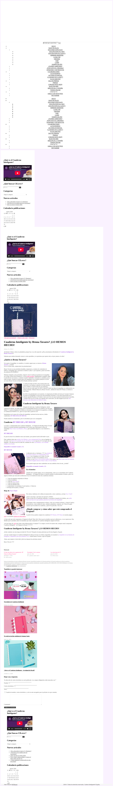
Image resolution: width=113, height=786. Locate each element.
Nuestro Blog (54, 48)
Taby (57, 61)
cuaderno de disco (60, 561)
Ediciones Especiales (55, 50)
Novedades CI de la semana (33, 552)
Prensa (55, 83)
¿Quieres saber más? (55, 66)
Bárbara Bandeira (56, 55)
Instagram (55, 95)
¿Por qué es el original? (55, 68)
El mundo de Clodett (55, 77)
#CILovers (31, 338)
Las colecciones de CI (56, 552)
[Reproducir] (6, 179)
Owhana (57, 59)
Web (5, 689)
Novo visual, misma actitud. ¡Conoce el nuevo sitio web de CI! (20, 757)
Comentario (7, 704)
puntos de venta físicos (20, 516)
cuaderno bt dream (41, 561)
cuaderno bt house (50, 561)
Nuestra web (53, 86)
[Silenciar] (27, 179)
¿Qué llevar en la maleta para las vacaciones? (18, 203)
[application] (18, 173)
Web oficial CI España (55, 88)
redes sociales (30, 376)
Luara (57, 63)
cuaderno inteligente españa (36, 563)
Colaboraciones (53, 72)
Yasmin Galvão (57, 64)
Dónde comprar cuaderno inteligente (17, 564)
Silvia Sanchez (55, 79)
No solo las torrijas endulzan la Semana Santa (17, 636)
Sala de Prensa (53, 81)
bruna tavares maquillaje (29, 561)
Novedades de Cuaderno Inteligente (14, 602)
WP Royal (14, 784)
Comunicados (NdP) (55, 84)
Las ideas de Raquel (55, 75)
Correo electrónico (9, 686)
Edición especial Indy (57, 52)
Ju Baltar (57, 57)
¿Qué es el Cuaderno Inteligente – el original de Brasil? (19, 670)
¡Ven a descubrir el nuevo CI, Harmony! (17, 201)
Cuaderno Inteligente (11, 566)
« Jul (5, 226)
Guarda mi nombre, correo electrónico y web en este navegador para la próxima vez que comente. (31, 692)
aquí (15, 523)
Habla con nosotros (55, 94)
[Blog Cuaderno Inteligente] (19, 25)
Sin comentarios (21, 566)
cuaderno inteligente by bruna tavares (19, 563)
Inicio (54, 46)
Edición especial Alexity (57, 53)
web (5, 516)
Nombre (6, 683)
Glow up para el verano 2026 (15, 204)
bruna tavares (7, 561)
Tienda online (55, 90)
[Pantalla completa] (29, 179)
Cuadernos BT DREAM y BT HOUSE (53, 563)
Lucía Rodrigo (55, 73)
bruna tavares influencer (17, 561)
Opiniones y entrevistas (55, 70)
